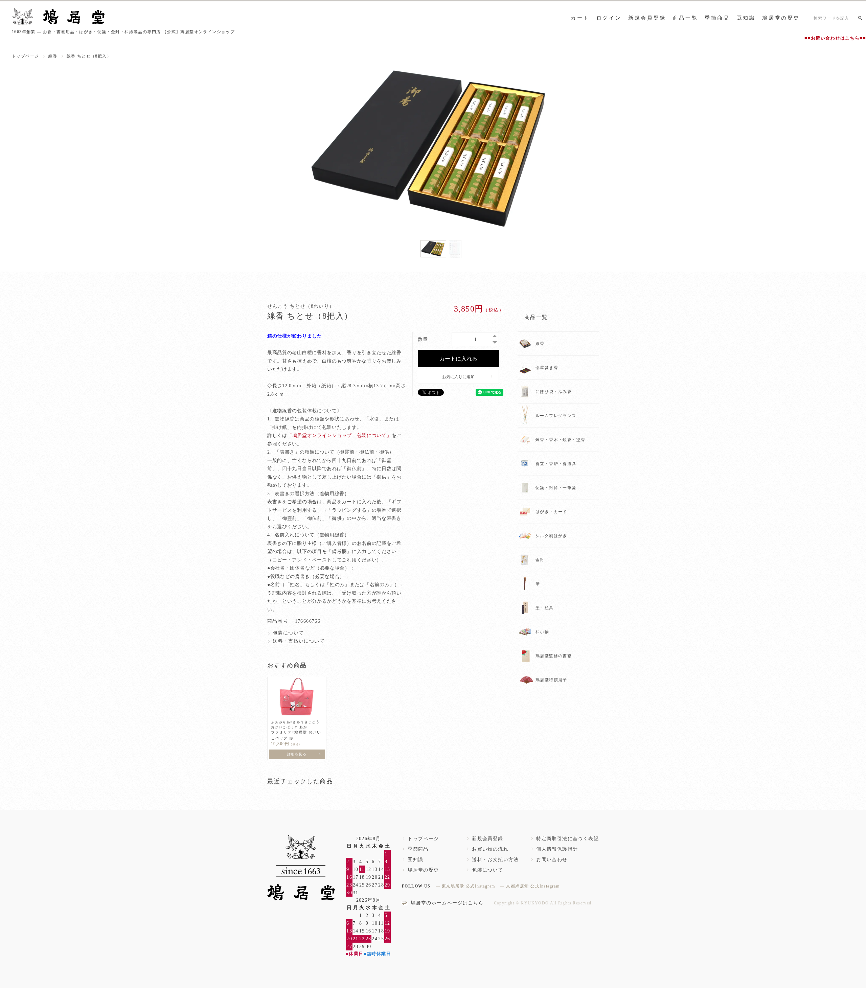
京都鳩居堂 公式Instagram (533, 886)
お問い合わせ (551, 859)
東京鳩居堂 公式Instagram (468, 886)
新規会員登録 (647, 18)
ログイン (608, 18)
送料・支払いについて (299, 641)
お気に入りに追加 (458, 376)
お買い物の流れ (490, 849)
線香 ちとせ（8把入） (89, 56)
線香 (53, 56)
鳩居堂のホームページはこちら (447, 902)
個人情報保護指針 (557, 849)
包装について (288, 633)
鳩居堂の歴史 (781, 18)
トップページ (25, 56)
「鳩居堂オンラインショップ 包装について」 (339, 435)
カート (580, 18)
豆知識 (746, 18)
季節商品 (717, 18)
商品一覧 (685, 18)
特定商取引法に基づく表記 (567, 838)
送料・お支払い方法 (495, 859)
